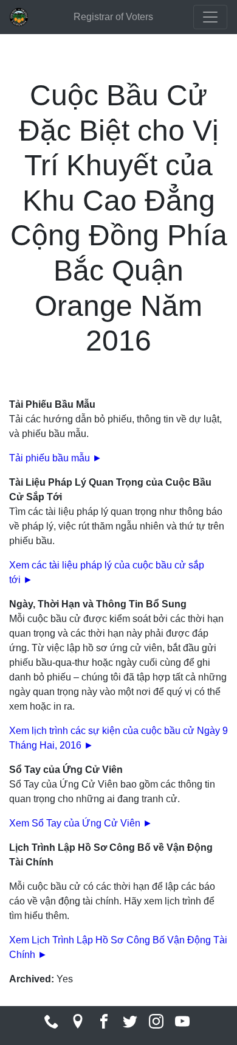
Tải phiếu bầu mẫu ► (55, 458)
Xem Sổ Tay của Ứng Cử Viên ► (81, 823)
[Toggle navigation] (210, 17)
